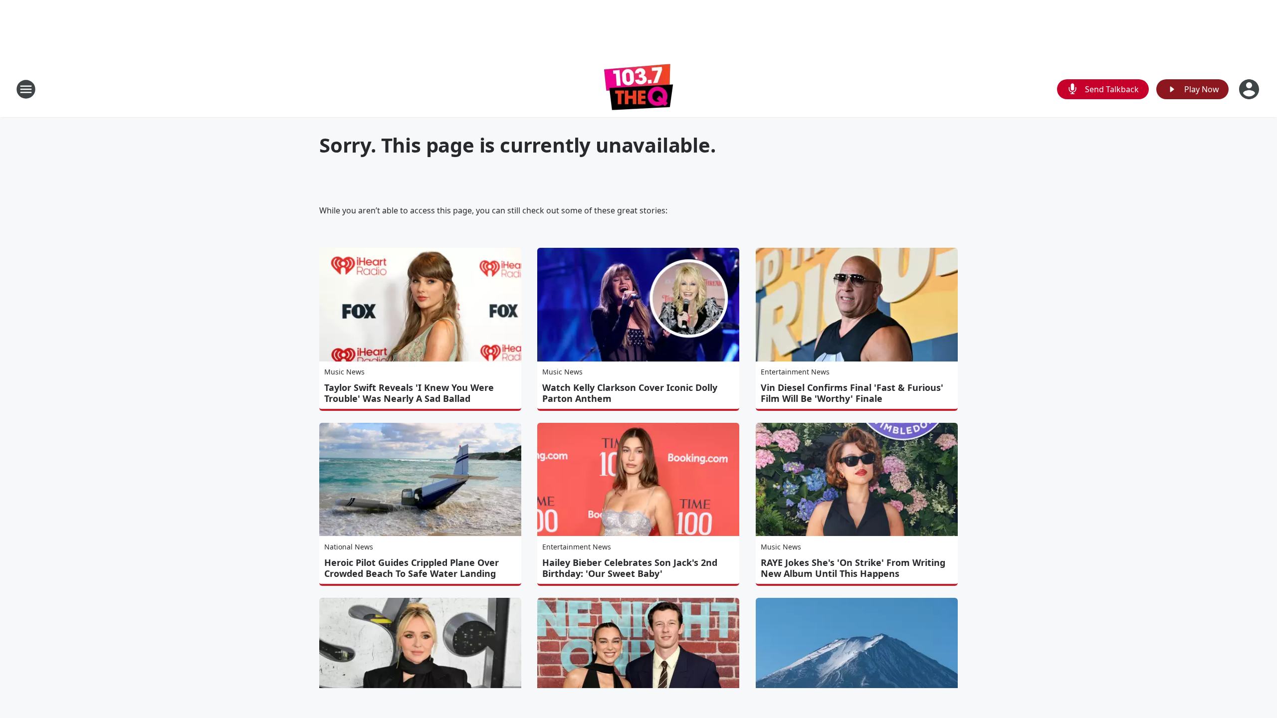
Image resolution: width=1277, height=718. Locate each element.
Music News (344, 371)
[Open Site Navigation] (26, 89)
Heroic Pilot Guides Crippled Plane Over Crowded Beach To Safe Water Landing (411, 568)
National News (348, 546)
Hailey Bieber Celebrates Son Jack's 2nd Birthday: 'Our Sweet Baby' (629, 568)
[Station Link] (638, 89)
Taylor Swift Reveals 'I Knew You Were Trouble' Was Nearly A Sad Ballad (409, 393)
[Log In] (1250, 89)
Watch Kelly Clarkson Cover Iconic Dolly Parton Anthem (629, 393)
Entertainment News (795, 371)
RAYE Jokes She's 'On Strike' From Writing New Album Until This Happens (853, 568)
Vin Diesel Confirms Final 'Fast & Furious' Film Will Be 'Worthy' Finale (852, 393)
